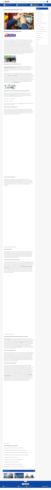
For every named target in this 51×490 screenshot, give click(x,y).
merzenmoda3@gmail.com (22, 5)
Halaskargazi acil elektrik (12, 75)
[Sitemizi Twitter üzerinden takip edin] (33, 5)
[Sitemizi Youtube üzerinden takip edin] (46, 486)
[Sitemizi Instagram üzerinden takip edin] (34, 5)
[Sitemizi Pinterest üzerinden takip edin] (47, 486)
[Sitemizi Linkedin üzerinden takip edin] (45, 486)
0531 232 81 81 (8, 5)
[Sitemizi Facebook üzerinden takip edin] (32, 5)
